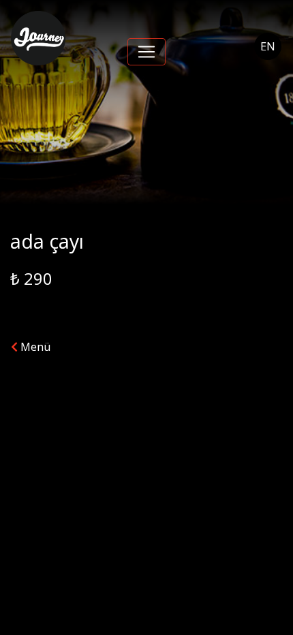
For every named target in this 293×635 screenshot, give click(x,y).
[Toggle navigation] (146, 51)
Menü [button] (34, 346)
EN (267, 46)
